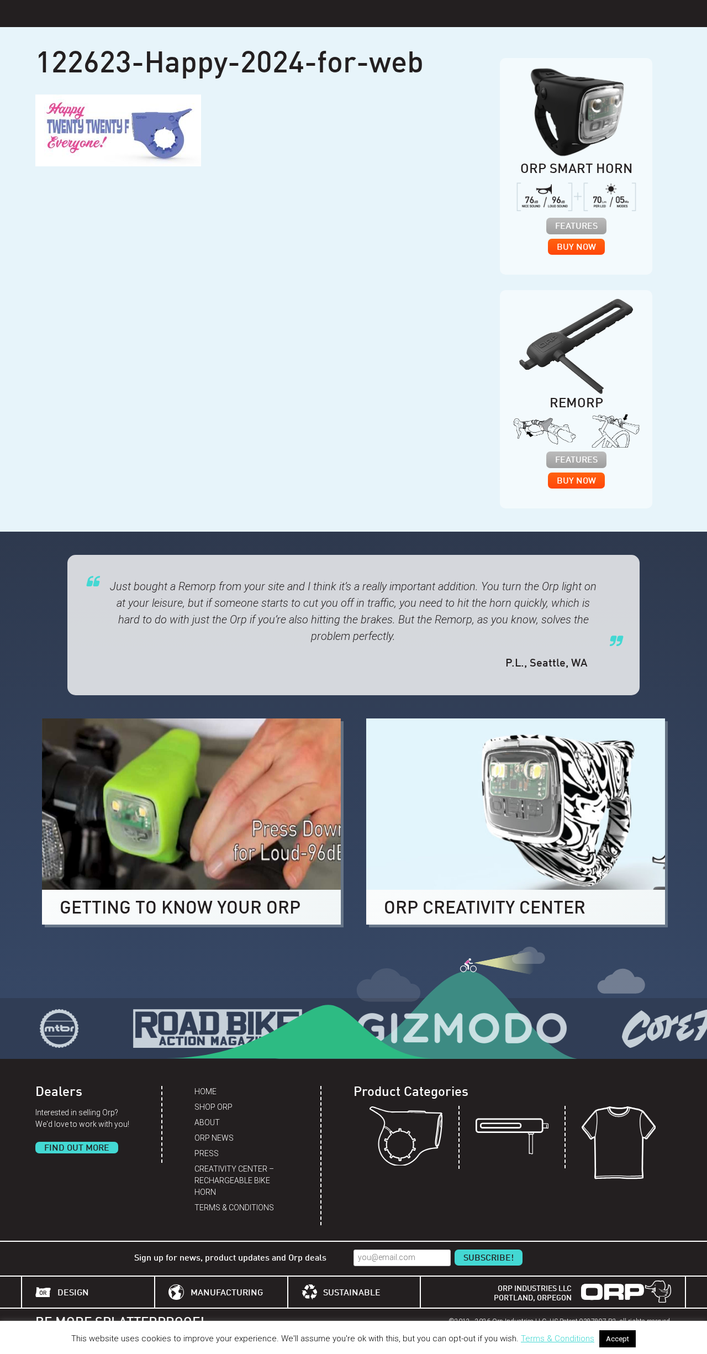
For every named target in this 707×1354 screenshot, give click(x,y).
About (207, 1122)
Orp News (214, 1137)
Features (576, 226)
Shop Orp (213, 1107)
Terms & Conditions (234, 1207)
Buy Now (576, 247)
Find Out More (76, 1148)
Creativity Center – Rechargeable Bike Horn (234, 1180)
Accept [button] (617, 1339)
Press (206, 1153)
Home (205, 1091)
